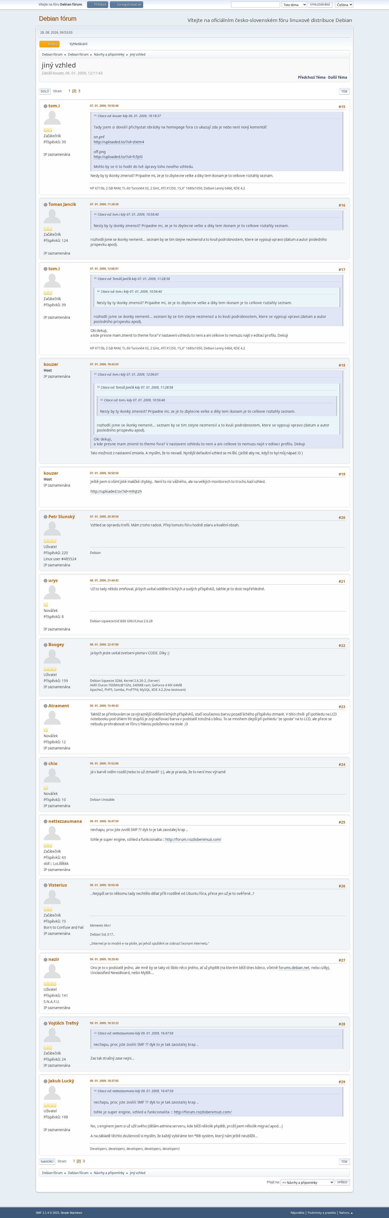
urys (53, 580)
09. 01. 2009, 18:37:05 (104, 1081)
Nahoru (47, 1161)
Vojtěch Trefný (63, 1023)
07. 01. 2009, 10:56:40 (104, 106)
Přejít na (273, 1182)
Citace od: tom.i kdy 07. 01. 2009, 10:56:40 (128, 214)
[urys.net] (46, 622)
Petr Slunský (61, 516)
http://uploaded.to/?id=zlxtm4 (119, 141)
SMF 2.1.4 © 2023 (47, 1212)
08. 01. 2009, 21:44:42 (104, 580)
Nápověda (297, 1213)
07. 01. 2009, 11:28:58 (104, 204)
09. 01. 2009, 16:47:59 (104, 821)
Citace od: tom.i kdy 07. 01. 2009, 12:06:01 (128, 374)
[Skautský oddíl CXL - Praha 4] (46, 1123)
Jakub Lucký (61, 1081)
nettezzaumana (65, 821)
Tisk (344, 91)
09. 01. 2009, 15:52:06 (104, 763)
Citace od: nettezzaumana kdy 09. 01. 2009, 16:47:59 (135, 1033)
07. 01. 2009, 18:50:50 (104, 473)
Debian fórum (57, 18)
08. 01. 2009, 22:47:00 (104, 644)
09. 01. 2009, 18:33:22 (104, 1023)
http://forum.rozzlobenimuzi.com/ (193, 839)
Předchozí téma (311, 77)
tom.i (54, 106)
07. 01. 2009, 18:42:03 (104, 364)
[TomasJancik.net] (46, 246)
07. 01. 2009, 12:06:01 (104, 268)
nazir (53, 959)
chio (52, 763)
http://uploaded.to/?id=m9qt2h (116, 491)
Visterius (57, 885)
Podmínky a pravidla (322, 1213)
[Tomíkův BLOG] (46, 148)
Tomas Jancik (62, 204)
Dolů (45, 91)
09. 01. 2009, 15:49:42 (104, 706)
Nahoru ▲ (346, 1213)
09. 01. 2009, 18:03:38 (104, 885)
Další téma (337, 77)
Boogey (56, 644)
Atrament (58, 706)
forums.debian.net (294, 967)
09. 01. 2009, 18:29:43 (104, 959)
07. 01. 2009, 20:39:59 (104, 516)
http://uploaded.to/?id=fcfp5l (118, 156)
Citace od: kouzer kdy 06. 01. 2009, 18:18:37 (129, 116)
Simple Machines (71, 1212)
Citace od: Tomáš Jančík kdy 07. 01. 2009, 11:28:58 (134, 279)
